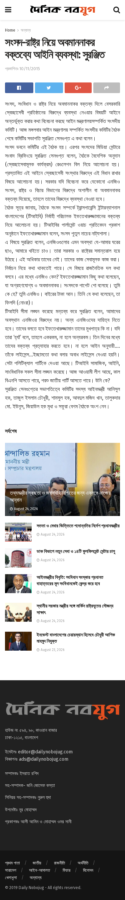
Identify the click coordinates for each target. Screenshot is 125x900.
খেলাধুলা (11, 877)
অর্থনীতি (83, 862)
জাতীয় (37, 862)
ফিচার (66, 870)
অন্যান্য (26, 30)
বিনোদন (88, 870)
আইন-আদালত (39, 870)
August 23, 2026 (52, 650)
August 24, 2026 (25, 509)
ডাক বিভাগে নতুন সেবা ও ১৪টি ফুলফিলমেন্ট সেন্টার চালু (76, 551)
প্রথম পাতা (12, 862)
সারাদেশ (10, 870)
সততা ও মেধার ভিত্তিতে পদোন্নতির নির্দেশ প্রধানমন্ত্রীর (78, 526)
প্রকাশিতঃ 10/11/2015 (22, 68)
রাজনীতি (59, 862)
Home (10, 30)
